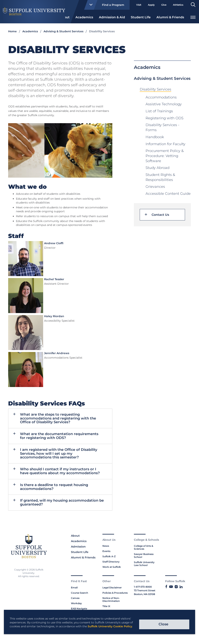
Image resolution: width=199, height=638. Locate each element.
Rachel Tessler (54, 279)
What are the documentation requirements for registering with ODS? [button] (59, 436)
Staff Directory (111, 561)
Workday (76, 603)
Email (74, 587)
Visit (138, 4)
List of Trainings (159, 111)
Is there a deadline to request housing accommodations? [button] (54, 487)
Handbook (155, 137)
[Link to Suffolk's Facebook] (166, 587)
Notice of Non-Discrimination (111, 599)
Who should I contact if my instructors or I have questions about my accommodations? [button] (60, 471)
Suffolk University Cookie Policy (110, 626)
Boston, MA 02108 (144, 594)
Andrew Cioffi (53, 243)
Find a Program (113, 5)
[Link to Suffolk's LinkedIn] (181, 587)
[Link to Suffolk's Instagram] (176, 587)
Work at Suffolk (111, 566)
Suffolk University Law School (144, 564)
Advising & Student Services (63, 31)
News (105, 545)
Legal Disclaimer (112, 587)
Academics (84, 17)
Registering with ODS (164, 118)
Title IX (106, 606)
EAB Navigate (79, 608)
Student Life (141, 17)
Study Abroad (157, 168)
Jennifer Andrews (56, 353)
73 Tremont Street (144, 590)
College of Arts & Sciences (143, 547)
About (75, 535)
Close (163, 624)
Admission (78, 546)
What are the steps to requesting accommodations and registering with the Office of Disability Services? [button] (58, 418)
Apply (151, 4)
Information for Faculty (165, 144)
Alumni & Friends (170, 17)
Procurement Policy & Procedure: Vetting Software (165, 156)
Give (163, 4)
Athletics (178, 4)
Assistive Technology (164, 104)
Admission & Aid (112, 17)
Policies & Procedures (115, 592)
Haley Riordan (54, 316)
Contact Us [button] (160, 215)
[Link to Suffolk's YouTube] (171, 587)
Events (106, 551)
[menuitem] (84, 17)
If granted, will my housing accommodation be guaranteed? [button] (62, 502)
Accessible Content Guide (168, 193)
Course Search (79, 592)
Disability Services (155, 89)
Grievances (155, 186)
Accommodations (161, 97)
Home (12, 31)
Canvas (75, 598)
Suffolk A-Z (109, 556)
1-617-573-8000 (143, 586)
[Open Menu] (193, 16)
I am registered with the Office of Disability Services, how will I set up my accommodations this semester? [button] (58, 454)
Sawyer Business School (144, 555)
